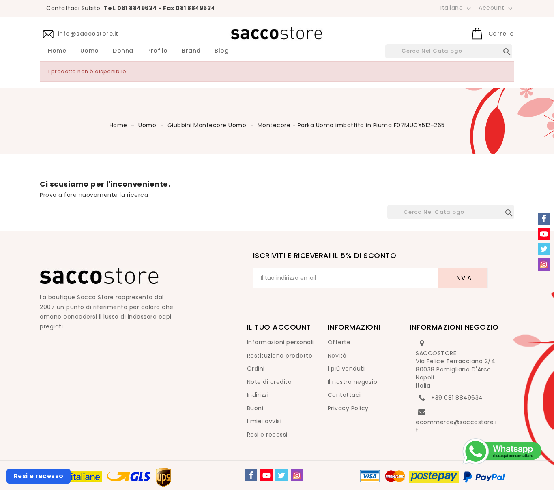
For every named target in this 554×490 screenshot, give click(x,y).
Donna (123, 51)
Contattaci (344, 395)
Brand (191, 51)
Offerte (339, 342)
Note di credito (269, 382)
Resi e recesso (39, 476)
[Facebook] (251, 475)
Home (57, 51)
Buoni (255, 408)
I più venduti (346, 368)
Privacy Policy (348, 408)
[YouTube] (266, 475)
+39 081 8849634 (457, 398)
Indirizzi (258, 395)
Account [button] (496, 8)
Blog (222, 51)
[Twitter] (281, 475)
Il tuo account (279, 327)
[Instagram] (297, 475)
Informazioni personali (280, 342)
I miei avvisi (264, 421)
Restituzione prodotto (280, 356)
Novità (337, 356)
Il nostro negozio (353, 382)
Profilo (157, 51)
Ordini (256, 368)
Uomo (89, 51)
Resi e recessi (267, 434)
